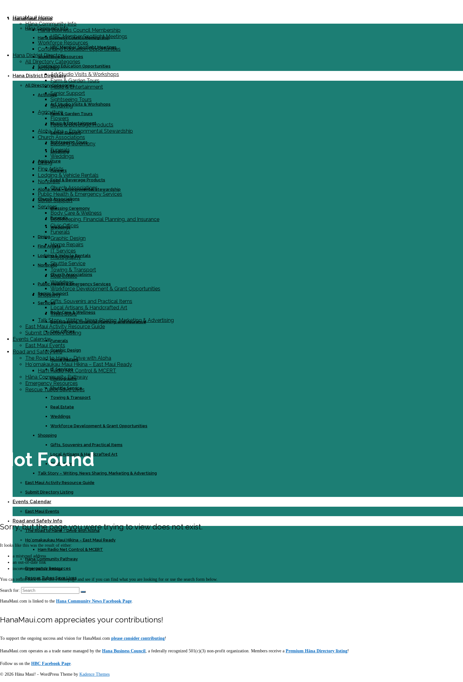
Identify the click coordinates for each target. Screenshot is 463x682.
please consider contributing (138, 638)
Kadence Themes (94, 674)
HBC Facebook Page (51, 663)
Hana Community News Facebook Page (94, 601)
